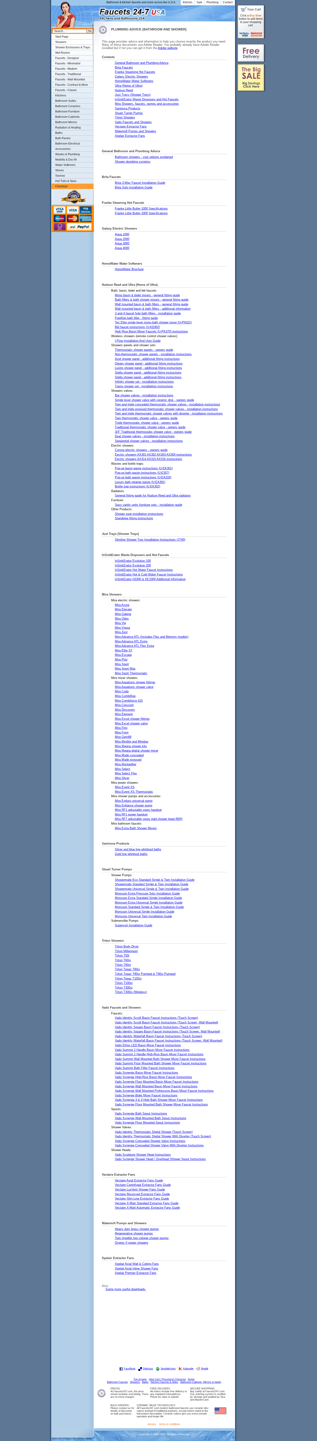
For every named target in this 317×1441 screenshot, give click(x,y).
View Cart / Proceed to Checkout (167, 1379)
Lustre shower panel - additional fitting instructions (148, 368)
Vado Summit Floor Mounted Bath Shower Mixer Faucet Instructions (161, 1063)
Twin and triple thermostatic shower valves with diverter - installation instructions (169, 413)
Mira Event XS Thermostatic (134, 791)
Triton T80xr (123, 965)
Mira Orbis (122, 618)
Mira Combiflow (125, 696)
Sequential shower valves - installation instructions (149, 441)
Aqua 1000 (122, 234)
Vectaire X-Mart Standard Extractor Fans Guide (146, 1203)
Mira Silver (122, 778)
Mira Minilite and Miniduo (131, 741)
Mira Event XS (125, 787)
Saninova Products (127, 108)
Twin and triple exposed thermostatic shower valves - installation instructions (166, 409)
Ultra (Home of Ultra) (128, 85)
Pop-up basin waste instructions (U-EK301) (144, 468)
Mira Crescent (124, 705)
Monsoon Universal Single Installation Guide (144, 911)
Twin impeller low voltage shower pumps (142, 1238)
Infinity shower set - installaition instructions (144, 381)
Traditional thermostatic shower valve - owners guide (150, 427)
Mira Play (121, 659)
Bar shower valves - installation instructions (144, 395)
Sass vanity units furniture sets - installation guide (148, 505)
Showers (60, 42)
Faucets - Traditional (68, 74)
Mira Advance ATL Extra (131, 641)
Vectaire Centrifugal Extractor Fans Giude (143, 1185)
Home (191, 1379)
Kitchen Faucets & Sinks (164, 1382)
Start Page (61, 36)
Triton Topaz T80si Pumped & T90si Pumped (145, 974)
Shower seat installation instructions (139, 514)
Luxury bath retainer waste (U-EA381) (140, 482)
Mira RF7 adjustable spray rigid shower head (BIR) (148, 819)
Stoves (59, 170)
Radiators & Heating (68, 127)
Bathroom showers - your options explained (144, 157)
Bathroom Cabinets (67, 116)
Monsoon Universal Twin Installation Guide (143, 916)
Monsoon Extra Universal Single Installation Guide (148, 902)
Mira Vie (120, 623)
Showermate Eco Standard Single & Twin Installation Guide (154, 880)
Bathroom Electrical (67, 143)
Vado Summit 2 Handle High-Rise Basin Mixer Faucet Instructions (159, 1054)
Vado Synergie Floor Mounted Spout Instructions (147, 1122)
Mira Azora (122, 605)
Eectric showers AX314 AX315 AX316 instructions (148, 459)
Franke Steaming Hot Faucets (135, 72)
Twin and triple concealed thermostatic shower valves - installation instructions (167, 404)
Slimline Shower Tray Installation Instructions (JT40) (150, 539)
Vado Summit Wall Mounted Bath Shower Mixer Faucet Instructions (160, 1059)
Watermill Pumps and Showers (135, 131)
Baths (58, 133)
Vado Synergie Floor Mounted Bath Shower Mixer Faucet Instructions (161, 1104)
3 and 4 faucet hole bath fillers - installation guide (148, 313)
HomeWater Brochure (129, 269)
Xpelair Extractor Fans (130, 136)
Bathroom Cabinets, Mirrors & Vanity (200, 1382)
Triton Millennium (126, 951)
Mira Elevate (123, 609)
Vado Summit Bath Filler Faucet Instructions (145, 1068)
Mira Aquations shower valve (134, 687)
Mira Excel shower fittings (132, 718)
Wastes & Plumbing (67, 154)
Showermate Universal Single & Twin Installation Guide (152, 889)
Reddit (204, 1368)
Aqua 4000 (122, 248)
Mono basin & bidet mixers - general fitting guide (147, 295)
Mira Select (122, 769)
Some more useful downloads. (126, 1289)
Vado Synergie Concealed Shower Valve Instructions (150, 1141)
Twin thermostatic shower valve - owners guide (146, 418)
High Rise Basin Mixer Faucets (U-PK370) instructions (151, 331)
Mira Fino (121, 728)
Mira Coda (122, 691)
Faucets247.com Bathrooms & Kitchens (96, 12)
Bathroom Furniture (67, 111)
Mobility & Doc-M (66, 159)
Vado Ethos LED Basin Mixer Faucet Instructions (148, 1045)
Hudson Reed (124, 90)
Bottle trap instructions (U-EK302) (137, 486)
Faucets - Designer (67, 58)
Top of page (140, 1379)
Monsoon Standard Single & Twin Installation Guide (149, 907)
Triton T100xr (124, 983)
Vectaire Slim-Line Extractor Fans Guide (142, 1198)
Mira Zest (121, 632)
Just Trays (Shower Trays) (133, 94)
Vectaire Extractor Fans (131, 126)
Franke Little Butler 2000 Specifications (141, 213)
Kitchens (60, 95)
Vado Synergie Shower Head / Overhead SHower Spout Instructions (160, 1159)
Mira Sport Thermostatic (131, 673)
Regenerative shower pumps (134, 1233)
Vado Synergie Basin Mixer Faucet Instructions (146, 1072)
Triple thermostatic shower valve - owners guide (147, 422)
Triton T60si (123, 960)
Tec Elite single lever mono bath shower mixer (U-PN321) (153, 322)
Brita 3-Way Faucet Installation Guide (140, 182)
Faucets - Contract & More (71, 84)
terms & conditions (169, 1424)
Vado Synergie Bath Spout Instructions (141, 1113)
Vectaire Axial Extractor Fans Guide (139, 1180)
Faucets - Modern (66, 68)
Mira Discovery (125, 709)
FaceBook (130, 1368)
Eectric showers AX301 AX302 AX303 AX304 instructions (153, 454)
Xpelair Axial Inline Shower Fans (136, 1268)
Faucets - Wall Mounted (70, 79)
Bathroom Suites (65, 100)
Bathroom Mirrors (66, 122)
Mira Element (124, 714)
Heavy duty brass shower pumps (137, 1229)
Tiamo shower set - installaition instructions (144, 386)
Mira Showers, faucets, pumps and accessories (147, 103)
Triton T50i (122, 955)
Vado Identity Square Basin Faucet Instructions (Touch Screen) (157, 1027)
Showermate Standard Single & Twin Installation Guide (151, 884)
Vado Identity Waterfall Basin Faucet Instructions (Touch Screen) (158, 1036)
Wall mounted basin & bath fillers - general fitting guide (151, 304)
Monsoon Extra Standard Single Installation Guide (148, 898)
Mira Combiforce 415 (129, 700)
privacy (152, 1424)
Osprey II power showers (131, 1242)
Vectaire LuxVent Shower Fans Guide (140, 1189)
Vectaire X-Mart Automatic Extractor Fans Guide (147, 1207)
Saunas (60, 175)
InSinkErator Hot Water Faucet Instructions (144, 570)
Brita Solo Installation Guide (133, 187)
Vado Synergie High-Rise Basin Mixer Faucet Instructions (153, 1077)
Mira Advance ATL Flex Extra (134, 646)
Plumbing (213, 2)
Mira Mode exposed (128, 759)
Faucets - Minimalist (67, 63)
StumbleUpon (168, 1368)
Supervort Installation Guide (133, 925)
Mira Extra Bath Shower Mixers (136, 828)
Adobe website (168, 48)
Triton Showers (125, 117)
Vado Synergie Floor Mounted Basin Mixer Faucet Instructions (156, 1081)
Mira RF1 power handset (131, 814)
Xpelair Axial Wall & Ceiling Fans (137, 1264)
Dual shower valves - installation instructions (145, 436)
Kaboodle (188, 1368)
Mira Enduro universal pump (133, 801)
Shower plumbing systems (132, 161)
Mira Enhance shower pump (133, 805)
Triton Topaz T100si (128, 978)
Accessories (63, 149)
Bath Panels (63, 138)
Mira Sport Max (125, 668)
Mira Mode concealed (129, 755)
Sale (199, 2)
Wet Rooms (62, 52)
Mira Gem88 (123, 737)
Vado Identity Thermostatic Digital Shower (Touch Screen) (154, 1132)
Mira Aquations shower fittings (135, 682)
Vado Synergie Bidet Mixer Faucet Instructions (146, 1095)
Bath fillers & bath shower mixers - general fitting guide (151, 299)
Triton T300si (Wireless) (131, 992)
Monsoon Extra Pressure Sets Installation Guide (147, 893)
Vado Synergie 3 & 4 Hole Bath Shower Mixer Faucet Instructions (159, 1100)
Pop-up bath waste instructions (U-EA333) (143, 477)
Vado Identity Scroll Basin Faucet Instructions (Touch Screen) (156, 1018)
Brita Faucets (124, 67)
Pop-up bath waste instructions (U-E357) (142, 472)
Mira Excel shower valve (131, 723)
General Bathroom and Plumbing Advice (141, 63)
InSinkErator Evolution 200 (133, 565)
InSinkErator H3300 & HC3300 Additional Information (150, 579)
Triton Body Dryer (127, 946)
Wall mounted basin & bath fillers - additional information (153, 308)
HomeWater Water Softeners (134, 81)
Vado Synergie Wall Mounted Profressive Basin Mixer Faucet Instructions (164, 1090)
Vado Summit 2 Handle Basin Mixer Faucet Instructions (152, 1050)
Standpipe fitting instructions (134, 518)
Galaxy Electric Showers (131, 76)
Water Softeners (65, 165)
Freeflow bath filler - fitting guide (136, 318)
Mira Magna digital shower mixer (136, 750)
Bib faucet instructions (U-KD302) (137, 327)
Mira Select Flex (126, 773)
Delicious (148, 1368)
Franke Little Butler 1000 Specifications (141, 208)
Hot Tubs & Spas (65, 181)
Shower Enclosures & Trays (72, 47)
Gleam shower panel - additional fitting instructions (149, 363)
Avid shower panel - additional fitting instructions (147, 359)
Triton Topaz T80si (127, 969)
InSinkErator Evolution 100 (133, 561)
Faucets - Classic (66, 90)
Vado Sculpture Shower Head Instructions (143, 1154)
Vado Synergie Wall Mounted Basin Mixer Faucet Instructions (156, 1086)
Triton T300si (124, 987)
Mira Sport (122, 664)
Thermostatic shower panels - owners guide (144, 350)
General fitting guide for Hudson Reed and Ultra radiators (153, 495)
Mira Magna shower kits (131, 746)
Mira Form (122, 732)
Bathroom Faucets (117, 1382)
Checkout (61, 186)
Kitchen (187, 2)
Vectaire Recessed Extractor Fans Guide (142, 1194)
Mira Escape (123, 655)
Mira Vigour (122, 627)
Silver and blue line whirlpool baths (138, 849)
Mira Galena (123, 614)
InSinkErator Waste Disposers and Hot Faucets (147, 99)
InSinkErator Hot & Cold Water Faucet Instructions (149, 574)
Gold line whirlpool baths (131, 854)
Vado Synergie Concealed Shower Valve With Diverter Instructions (159, 1145)
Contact (228, 2)
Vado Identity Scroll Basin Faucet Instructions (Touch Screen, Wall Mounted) (166, 1022)
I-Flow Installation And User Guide (138, 340)
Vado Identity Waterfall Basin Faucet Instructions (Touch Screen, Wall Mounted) (168, 1040)
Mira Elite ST (124, 650)
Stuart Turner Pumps (129, 113)
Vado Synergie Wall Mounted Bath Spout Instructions (150, 1118)
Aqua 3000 (122, 243)
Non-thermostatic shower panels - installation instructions (153, 354)
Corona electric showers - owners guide (141, 450)
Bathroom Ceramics (67, 106)
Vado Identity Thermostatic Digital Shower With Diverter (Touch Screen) (163, 1136)
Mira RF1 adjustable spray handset (138, 810)
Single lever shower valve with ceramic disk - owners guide (154, 400)
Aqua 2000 (122, 239)
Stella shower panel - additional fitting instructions (148, 372)
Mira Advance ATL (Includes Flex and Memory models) (151, 636)
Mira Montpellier (125, 764)
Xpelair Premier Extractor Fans (135, 1273)
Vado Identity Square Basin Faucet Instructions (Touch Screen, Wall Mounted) (167, 1031)
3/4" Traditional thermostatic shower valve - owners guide (153, 432)
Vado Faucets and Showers (133, 122)
